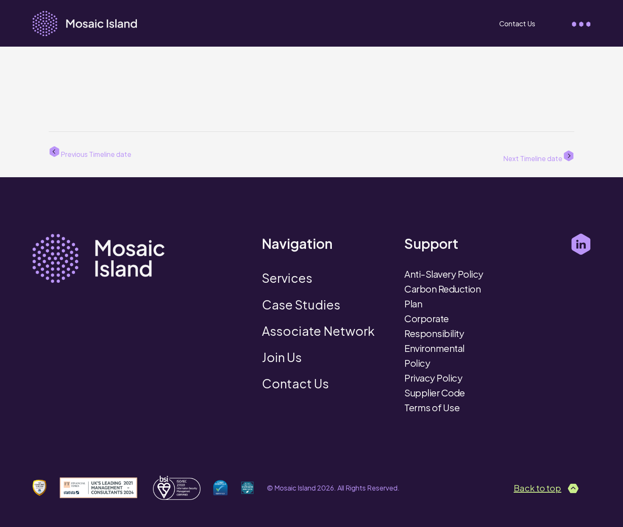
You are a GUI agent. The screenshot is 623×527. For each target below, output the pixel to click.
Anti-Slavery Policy (444, 274)
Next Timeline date (533, 158)
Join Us (282, 357)
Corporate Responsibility (434, 325)
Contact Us (517, 23)
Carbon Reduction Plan (442, 296)
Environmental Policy (434, 355)
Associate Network (318, 330)
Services (287, 277)
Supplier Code (434, 393)
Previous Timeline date (95, 154)
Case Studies (301, 304)
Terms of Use (431, 407)
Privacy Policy (433, 378)
